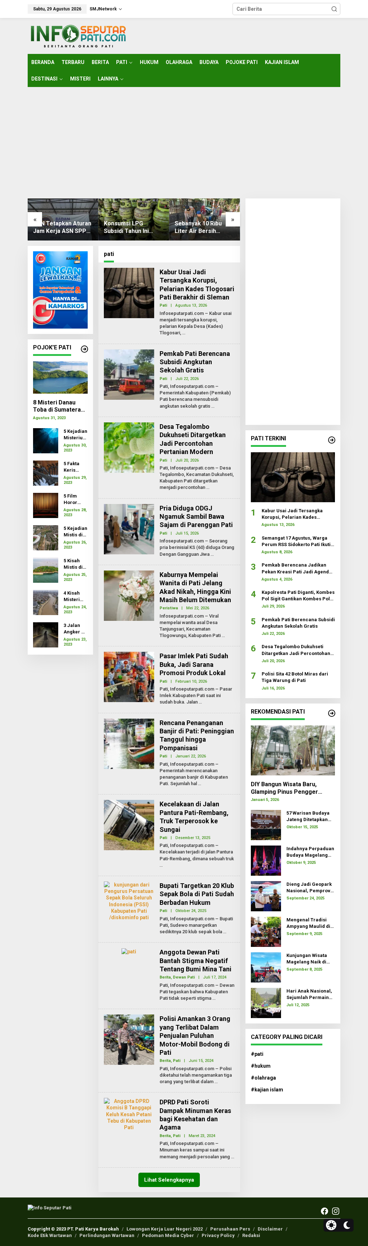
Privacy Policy (218, 1235)
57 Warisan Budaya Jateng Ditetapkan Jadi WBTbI (308, 816)
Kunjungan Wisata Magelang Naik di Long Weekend (306, 959)
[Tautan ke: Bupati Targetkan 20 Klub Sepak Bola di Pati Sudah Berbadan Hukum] (129, 900)
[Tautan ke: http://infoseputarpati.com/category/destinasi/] (331, 713)
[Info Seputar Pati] (78, 35)
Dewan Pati (184, 977)
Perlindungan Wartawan (106, 1235)
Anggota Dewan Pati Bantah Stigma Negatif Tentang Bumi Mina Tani (195, 960)
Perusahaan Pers (230, 1229)
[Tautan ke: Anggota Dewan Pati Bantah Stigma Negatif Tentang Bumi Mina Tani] (128, 951)
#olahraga (263, 1078)
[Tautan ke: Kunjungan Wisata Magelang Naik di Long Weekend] (266, 967)
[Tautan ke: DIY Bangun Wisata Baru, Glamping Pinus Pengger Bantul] (293, 750)
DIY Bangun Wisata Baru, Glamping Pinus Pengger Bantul (284, 788)
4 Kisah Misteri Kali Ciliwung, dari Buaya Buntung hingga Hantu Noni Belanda (74, 596)
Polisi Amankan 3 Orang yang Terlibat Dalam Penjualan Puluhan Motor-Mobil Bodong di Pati (195, 1035)
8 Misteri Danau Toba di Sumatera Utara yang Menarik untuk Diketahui (59, 406)
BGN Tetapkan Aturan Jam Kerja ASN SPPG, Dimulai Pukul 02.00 (62, 227)
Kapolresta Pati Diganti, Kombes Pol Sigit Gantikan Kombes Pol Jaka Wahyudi (298, 596)
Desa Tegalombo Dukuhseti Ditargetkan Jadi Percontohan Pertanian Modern (296, 650)
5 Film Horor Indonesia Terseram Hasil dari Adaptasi (75, 499)
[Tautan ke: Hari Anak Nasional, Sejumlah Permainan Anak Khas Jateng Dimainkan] (266, 1002)
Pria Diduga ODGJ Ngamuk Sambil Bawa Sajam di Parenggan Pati (196, 516)
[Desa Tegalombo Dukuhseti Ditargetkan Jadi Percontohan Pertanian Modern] (208, 487)
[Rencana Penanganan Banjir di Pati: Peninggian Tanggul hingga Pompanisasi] (199, 783)
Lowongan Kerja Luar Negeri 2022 (164, 1229)
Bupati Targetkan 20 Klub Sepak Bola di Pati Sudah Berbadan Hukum (197, 894)
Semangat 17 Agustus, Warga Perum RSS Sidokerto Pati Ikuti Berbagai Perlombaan (296, 541)
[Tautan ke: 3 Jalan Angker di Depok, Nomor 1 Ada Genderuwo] (45, 634)
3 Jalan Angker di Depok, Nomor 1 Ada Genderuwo (75, 629)
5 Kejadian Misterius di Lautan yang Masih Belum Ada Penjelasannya (75, 435)
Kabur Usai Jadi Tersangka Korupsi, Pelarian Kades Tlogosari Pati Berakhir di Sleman (292, 514)
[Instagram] (335, 1211)
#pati (257, 1054)
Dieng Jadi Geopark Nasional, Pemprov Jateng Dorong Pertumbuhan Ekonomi (309, 887)
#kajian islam (267, 1089)
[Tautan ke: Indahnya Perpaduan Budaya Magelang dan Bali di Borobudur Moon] (266, 860)
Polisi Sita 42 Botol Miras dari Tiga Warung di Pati (295, 677)
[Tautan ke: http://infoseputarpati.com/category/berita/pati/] (331, 440)
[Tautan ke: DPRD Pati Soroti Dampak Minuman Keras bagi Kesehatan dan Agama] (129, 1114)
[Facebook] (324, 1211)
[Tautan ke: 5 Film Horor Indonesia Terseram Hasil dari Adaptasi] (45, 505)
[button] (334, 9)
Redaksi (251, 1235)
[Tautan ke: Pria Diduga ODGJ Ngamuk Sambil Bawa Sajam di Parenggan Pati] (129, 528)
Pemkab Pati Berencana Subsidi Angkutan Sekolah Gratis (195, 362)
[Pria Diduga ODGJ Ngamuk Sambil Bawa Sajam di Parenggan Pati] (212, 554)
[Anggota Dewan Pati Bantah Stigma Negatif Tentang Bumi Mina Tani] (214, 998)
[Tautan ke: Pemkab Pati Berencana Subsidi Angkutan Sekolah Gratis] (129, 374)
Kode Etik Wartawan (50, 1235)
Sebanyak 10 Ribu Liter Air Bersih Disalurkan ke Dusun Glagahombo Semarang (202, 227)
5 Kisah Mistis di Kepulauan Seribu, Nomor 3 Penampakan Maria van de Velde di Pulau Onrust (75, 564)
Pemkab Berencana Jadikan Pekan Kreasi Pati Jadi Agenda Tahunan (297, 568)
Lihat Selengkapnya (169, 1180)
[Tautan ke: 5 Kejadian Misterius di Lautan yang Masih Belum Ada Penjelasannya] (45, 440)
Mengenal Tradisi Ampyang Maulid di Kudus (308, 923)
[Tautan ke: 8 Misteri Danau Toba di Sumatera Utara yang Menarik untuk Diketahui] (60, 377)
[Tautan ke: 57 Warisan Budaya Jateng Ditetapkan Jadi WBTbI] (266, 824)
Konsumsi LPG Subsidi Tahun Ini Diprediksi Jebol (126, 227)
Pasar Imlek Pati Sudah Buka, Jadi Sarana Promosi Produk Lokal (194, 664)
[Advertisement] (184, 142)
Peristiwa (169, 608)
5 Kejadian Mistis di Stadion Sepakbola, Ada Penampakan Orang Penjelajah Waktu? (75, 532)
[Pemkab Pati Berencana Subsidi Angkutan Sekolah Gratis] (213, 406)
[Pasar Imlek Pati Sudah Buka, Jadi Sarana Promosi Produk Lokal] (200, 702)
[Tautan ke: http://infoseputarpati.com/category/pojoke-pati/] (84, 349)
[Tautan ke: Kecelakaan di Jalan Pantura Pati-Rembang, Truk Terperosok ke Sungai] (129, 825)
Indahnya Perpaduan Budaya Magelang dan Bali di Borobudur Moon (310, 852)
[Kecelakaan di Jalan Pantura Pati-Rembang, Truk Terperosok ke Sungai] (161, 865)
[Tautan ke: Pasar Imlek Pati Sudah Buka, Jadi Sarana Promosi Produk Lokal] (129, 676)
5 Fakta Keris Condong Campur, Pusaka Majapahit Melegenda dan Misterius (75, 467)
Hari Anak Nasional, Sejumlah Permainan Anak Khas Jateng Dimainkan (310, 994)
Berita (165, 977)
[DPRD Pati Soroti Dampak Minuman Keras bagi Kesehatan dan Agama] (232, 1156)
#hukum (261, 1066)
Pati (163, 305)
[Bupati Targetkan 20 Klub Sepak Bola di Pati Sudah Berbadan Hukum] (224, 931)
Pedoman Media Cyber (168, 1235)
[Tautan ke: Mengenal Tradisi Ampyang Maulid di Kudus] (266, 931)
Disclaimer (270, 1229)
